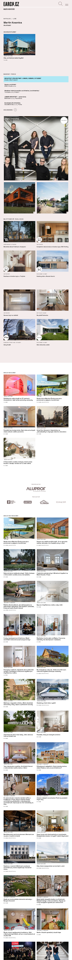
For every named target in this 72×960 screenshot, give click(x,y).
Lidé (15, 18)
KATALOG (7, 18)
